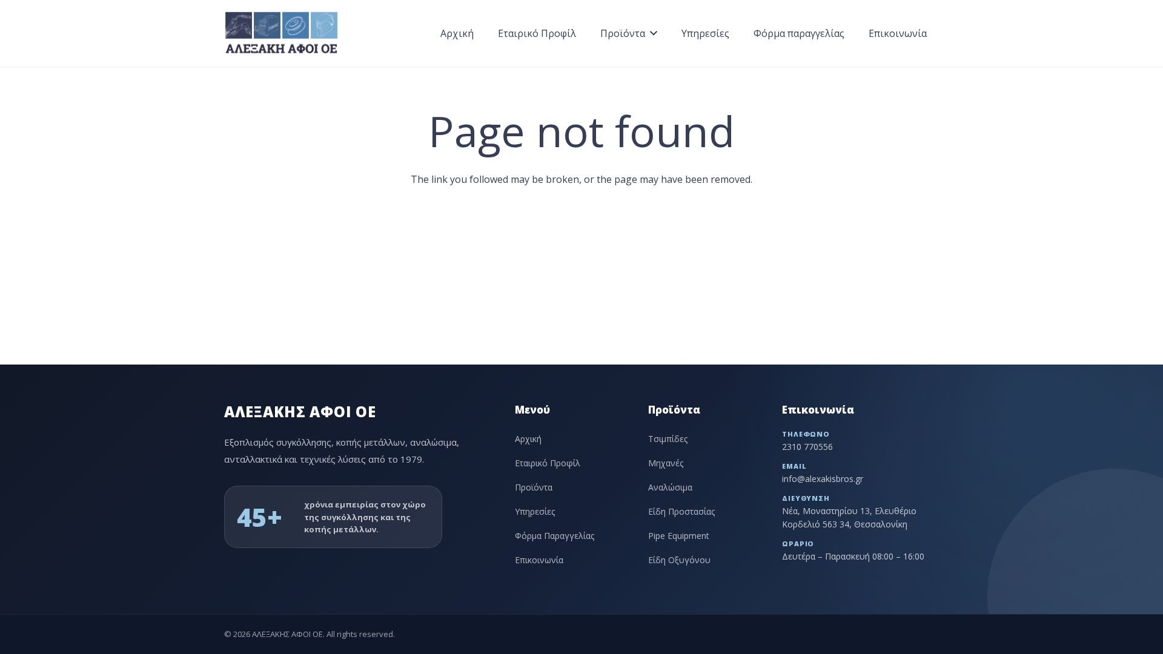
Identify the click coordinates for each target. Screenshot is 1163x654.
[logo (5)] (281, 33)
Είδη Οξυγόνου (679, 560)
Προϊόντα (533, 487)
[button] (653, 33)
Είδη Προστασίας (681, 511)
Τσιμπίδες (668, 438)
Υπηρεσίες (535, 511)
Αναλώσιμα (670, 487)
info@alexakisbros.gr (822, 478)
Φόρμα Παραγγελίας (554, 535)
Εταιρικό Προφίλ (547, 463)
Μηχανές (665, 463)
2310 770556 (807, 446)
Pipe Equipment (678, 535)
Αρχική (528, 438)
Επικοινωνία (539, 560)
